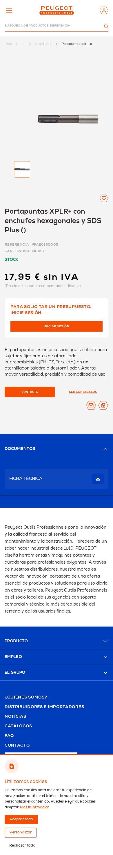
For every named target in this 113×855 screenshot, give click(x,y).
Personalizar (21, 832)
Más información (35, 807)
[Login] (103, 10)
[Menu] (9, 10)
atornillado (43, 44)
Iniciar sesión (56, 326)
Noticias (15, 717)
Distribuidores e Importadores (44, 707)
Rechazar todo (22, 845)
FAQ (9, 736)
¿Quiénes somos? (26, 698)
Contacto (17, 746)
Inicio (8, 44)
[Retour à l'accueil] (56, 10)
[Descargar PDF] (103, 405)
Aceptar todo (21, 819)
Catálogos (18, 726)
